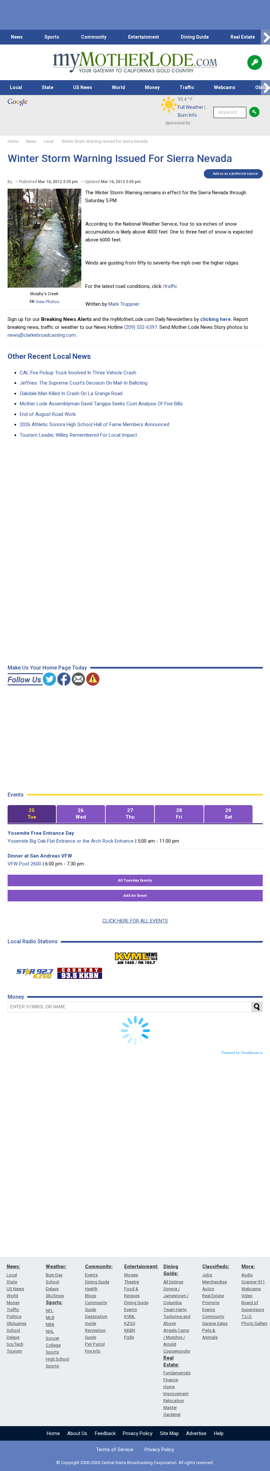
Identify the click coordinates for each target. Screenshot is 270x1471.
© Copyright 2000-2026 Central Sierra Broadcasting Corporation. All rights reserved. (135, 1462)
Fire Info (92, 1351)
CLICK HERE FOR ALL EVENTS (135, 921)
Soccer (52, 1338)
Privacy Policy (137, 1433)
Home (53, 1433)
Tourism (14, 1351)
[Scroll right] (265, 37)
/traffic (170, 286)
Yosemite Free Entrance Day (41, 833)
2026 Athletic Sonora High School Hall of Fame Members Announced (94, 424)
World (118, 87)
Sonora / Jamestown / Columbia (176, 1295)
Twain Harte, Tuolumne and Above (176, 1316)
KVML (129, 1316)
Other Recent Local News (49, 356)
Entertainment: (141, 1266)
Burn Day (54, 1274)
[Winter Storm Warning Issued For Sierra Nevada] (44, 286)
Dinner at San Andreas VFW (40, 856)
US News (82, 87)
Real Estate (242, 37)
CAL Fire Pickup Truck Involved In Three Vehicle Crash (78, 373)
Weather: (56, 1266)
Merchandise (214, 1281)
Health (91, 1288)
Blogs (90, 1295)
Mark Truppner (123, 304)
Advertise (196, 1433)
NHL (50, 1331)
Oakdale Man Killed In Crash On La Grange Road (71, 393)
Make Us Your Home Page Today (47, 668)
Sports (51, 37)
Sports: (54, 1302)
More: (248, 1266)
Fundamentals (177, 1372)
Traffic (186, 87)
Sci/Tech (15, 1344)
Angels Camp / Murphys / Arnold (176, 1337)
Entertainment (143, 37)
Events (91, 1274)
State (47, 87)
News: (13, 1266)
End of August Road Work (48, 414)
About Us (77, 1433)
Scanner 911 (253, 1281)
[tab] (32, 814)
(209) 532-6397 (140, 327)
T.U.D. (246, 1316)
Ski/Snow (55, 1295)
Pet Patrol (95, 1344)
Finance (170, 1379)
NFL (49, 1310)
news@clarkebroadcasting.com (42, 335)
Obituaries (16, 1323)
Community (93, 37)
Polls (129, 1337)
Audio (247, 1274)
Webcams (224, 87)
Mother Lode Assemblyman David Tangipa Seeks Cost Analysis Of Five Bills (101, 404)
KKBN (129, 1330)
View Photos (47, 301)
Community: (99, 1266)
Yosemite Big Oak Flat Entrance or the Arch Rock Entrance (71, 841)
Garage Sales (215, 1323)
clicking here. (216, 319)
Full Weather (190, 107)
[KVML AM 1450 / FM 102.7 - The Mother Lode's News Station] (136, 956)
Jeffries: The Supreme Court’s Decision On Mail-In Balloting (84, 383)
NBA (50, 1324)
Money (152, 87)
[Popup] (254, 62)
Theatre (131, 1281)
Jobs (207, 1274)
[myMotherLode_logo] (135, 62)
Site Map (169, 1433)
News (17, 37)
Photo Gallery (254, 1323)
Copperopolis (176, 1351)
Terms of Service (114, 1450)
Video (247, 1295)
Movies (131, 1274)
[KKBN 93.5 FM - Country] (79, 972)
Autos (208, 1288)
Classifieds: (215, 1266)
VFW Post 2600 (24, 864)
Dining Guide (195, 37)
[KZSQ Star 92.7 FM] (32, 972)
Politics (14, 1316)
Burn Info (187, 115)
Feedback (105, 1433)
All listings (173, 1281)
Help (219, 1433)
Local (16, 87)
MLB (50, 1317)
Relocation (173, 1400)
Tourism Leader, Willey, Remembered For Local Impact (78, 435)
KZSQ (129, 1323)
